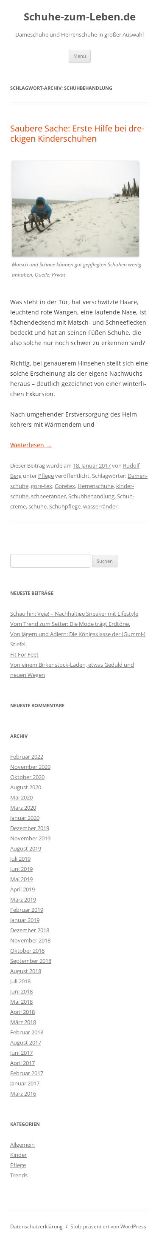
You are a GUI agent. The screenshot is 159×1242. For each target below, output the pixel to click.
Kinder (18, 1155)
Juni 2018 (21, 991)
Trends (19, 1175)
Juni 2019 (21, 869)
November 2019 (30, 838)
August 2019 (25, 848)
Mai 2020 (21, 797)
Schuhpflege (65, 506)
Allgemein (22, 1144)
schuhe (37, 506)
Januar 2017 (24, 1083)
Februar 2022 (26, 756)
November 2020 (30, 767)
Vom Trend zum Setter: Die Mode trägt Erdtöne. (70, 624)
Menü (79, 56)
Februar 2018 (26, 1032)
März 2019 (23, 899)
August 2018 (25, 971)
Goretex (65, 486)
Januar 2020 (24, 818)
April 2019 (22, 889)
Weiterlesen (31, 445)
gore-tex (41, 486)
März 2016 (23, 1093)
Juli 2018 (20, 981)
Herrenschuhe (96, 486)
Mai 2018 (21, 1001)
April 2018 (22, 1012)
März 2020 (23, 807)
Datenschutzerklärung (36, 1226)
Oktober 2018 (27, 950)
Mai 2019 (21, 879)
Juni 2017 (21, 1052)
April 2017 (22, 1063)
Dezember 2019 (29, 828)
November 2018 (30, 940)
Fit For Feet (24, 654)
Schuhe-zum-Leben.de (80, 16)
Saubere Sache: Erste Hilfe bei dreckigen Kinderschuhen (77, 133)
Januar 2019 (24, 920)
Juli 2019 (20, 858)
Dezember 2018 (29, 930)
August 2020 (25, 787)
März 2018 (23, 1022)
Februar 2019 (26, 910)
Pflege (46, 476)
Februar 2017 (26, 1073)
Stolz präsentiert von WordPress (108, 1226)
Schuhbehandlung (91, 496)
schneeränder (48, 496)
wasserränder (100, 506)
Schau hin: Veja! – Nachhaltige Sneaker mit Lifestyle (74, 613)
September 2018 (30, 961)
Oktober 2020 (27, 777)
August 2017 (25, 1042)
